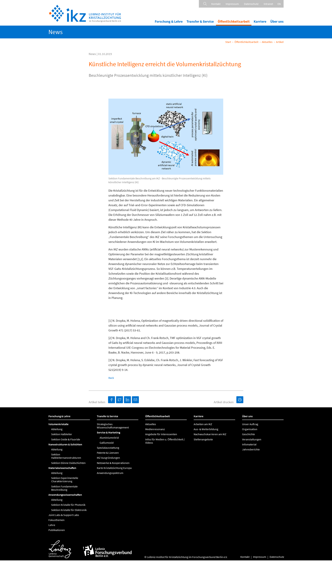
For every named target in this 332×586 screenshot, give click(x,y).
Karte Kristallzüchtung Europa (114, 468)
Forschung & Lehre (169, 21)
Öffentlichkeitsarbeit (234, 21)
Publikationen (56, 530)
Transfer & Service (200, 21)
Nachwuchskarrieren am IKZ (210, 434)
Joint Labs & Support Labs (63, 515)
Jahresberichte (251, 449)
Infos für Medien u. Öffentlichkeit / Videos (165, 441)
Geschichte (248, 434)
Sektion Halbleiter (61, 434)
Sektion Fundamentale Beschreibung (64, 488)
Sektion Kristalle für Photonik (68, 504)
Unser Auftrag (250, 424)
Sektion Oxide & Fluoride (65, 439)
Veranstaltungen (251, 439)
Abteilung (56, 429)
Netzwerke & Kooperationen (113, 463)
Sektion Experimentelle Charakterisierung (64, 479)
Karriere (260, 21)
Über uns (277, 21)
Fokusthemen (56, 520)
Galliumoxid (107, 442)
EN (279, 4)
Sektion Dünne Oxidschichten (68, 463)
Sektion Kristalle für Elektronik (69, 510)
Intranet (268, 4)
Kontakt (215, 4)
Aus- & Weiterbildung (206, 429)
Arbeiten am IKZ (203, 424)
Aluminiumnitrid (109, 437)
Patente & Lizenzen (108, 452)
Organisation (249, 429)
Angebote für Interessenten (161, 434)
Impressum (232, 4)
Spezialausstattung (108, 447)
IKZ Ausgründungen (108, 457)
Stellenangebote (203, 439)
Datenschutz (251, 4)
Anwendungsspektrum (110, 473)
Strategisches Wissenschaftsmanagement (113, 425)
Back (111, 377)
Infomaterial (249, 444)
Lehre (51, 525)
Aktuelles (267, 42)
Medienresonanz (155, 429)
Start (228, 42)
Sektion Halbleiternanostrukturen (66, 456)
